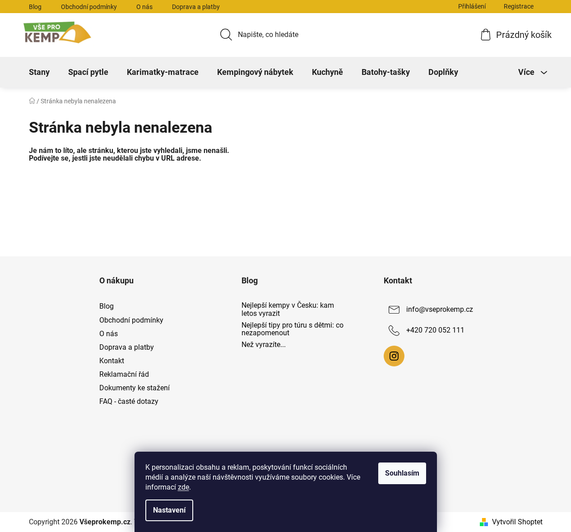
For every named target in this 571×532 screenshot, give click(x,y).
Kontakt (111, 360)
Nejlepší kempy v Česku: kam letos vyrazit (287, 309)
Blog (35, 6)
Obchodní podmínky (89, 6)
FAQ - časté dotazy (128, 401)
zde (183, 487)
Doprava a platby (196, 6)
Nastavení (169, 510)
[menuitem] (39, 72)
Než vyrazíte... (263, 345)
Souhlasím (402, 473)
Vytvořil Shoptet (517, 522)
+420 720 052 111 (435, 330)
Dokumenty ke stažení (134, 388)
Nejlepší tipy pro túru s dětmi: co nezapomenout (292, 329)
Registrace (519, 6)
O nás (144, 6)
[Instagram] (394, 356)
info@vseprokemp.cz (439, 309)
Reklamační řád (124, 374)
